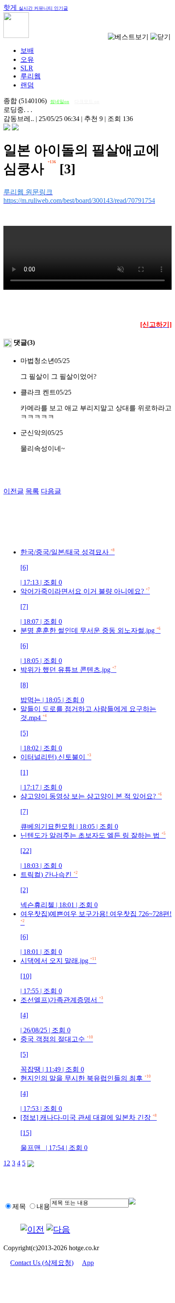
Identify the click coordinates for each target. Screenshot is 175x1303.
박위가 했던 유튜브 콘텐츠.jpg (68, 684)
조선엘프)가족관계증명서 (61, 1015)
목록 (32, 491)
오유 (27, 59)
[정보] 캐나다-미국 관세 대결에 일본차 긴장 (88, 1132)
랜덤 (27, 85)
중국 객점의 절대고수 (56, 1054)
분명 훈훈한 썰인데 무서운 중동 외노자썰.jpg (90, 645)
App (88, 1262)
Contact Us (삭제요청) (41, 1262)
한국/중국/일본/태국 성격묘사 (67, 567)
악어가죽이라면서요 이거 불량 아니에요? (85, 606)
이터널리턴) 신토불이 (55, 772)
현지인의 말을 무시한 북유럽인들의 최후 (85, 1093)
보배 (27, 50)
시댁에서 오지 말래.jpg (58, 976)
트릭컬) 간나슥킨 (59, 889)
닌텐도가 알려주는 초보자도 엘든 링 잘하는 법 (93, 850)
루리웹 (30, 76)
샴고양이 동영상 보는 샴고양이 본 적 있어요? (91, 811)
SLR (26, 68)
